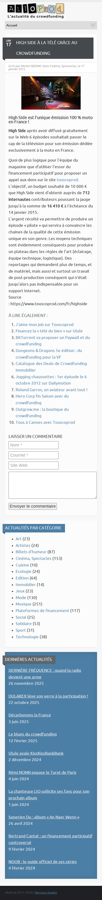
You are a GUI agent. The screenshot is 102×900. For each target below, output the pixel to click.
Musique (24, 604)
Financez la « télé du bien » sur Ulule (49, 331)
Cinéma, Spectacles (33, 559)
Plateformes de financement (42, 611)
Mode (21, 598)
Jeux (20, 591)
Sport (21, 630)
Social (21, 617)
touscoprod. (68, 180)
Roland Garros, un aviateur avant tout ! (52, 390)
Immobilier (26, 585)
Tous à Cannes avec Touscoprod (45, 422)
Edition (22, 578)
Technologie (27, 637)
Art (19, 539)
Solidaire (24, 624)
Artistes (23, 546)
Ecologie (24, 572)
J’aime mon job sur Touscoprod (45, 325)
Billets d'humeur (31, 552)
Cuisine (22, 565)
